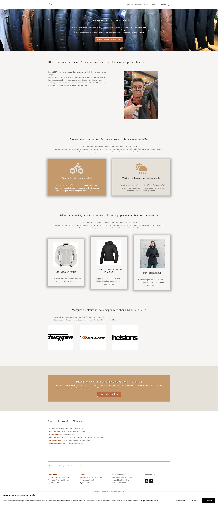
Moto (146, 4)
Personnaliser (180, 500)
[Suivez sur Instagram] (146, 481)
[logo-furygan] (60, 350)
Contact (163, 4)
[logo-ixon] (93, 350)
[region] (109, 498)
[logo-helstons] (125, 350)
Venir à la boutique (109, 394)
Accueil (130, 4)
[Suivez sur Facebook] (151, 481)
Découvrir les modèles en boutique (109, 39)
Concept (154, 4)
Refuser (195, 500)
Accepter (209, 500)
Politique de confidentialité (148, 500)
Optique (138, 4)
